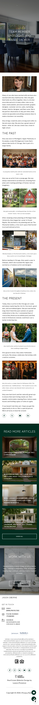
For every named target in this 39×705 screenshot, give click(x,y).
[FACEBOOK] (10, 670)
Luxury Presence (19, 683)
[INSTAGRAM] (14, 670)
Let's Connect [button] (19, 583)
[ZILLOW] (29, 670)
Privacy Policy (27, 693)
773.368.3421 (10, 616)
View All (19, 536)
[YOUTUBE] (24, 670)
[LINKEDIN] (19, 670)
